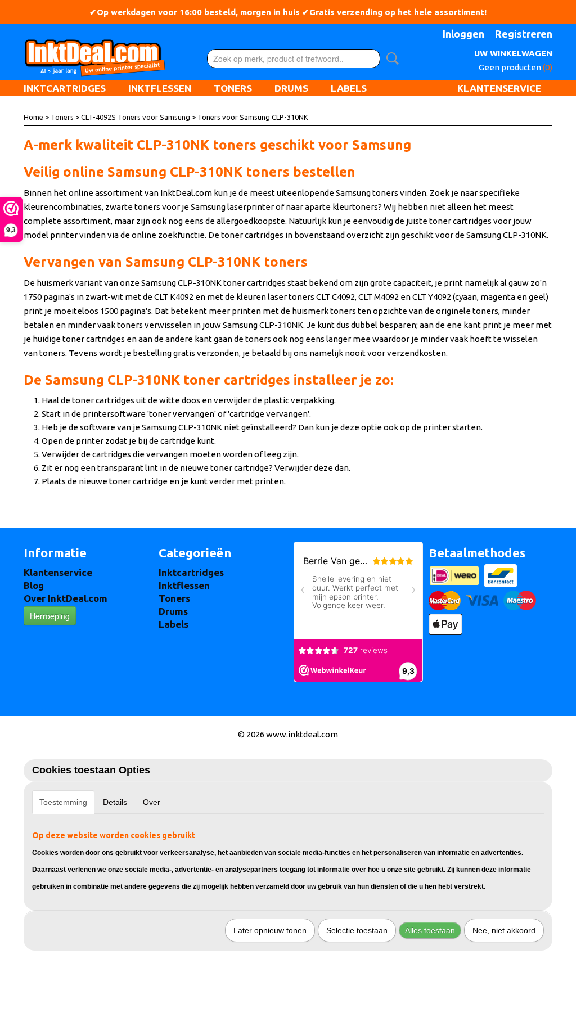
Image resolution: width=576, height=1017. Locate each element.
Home (33, 117)
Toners (233, 88)
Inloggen (463, 33)
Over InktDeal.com (65, 598)
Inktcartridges (65, 88)
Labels (349, 88)
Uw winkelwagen (513, 53)
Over (151, 802)
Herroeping (50, 616)
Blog (34, 585)
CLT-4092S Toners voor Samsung (135, 117)
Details (115, 802)
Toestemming (63, 802)
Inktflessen (159, 88)
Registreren (523, 33)
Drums (291, 88)
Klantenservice (499, 88)
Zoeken (390, 58)
